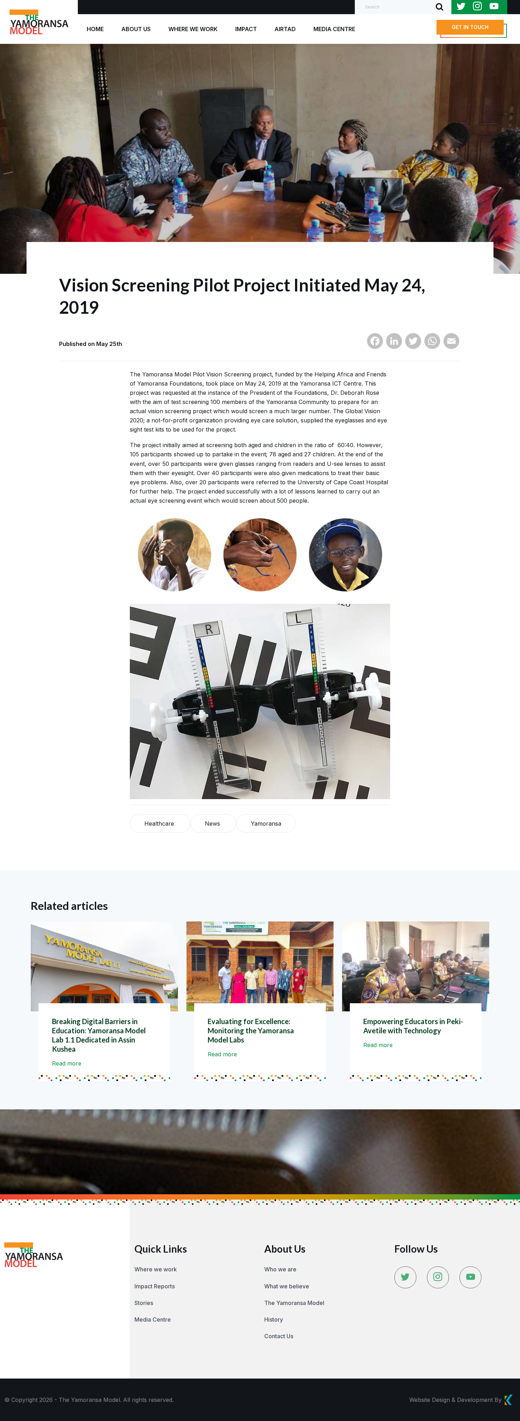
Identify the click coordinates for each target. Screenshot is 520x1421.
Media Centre (152, 1319)
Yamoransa (266, 823)
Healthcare (160, 823)
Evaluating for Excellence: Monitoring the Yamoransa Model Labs (251, 1030)
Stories (143, 1302)
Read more (66, 1063)
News (213, 823)
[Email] (451, 344)
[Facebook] (375, 344)
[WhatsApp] (432, 344)
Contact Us (278, 1336)
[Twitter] (413, 344)
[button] (470, 27)
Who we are (280, 1269)
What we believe (286, 1286)
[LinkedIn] (394, 344)
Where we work (155, 1269)
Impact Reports (154, 1286)
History (273, 1319)
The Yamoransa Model (294, 1302)
